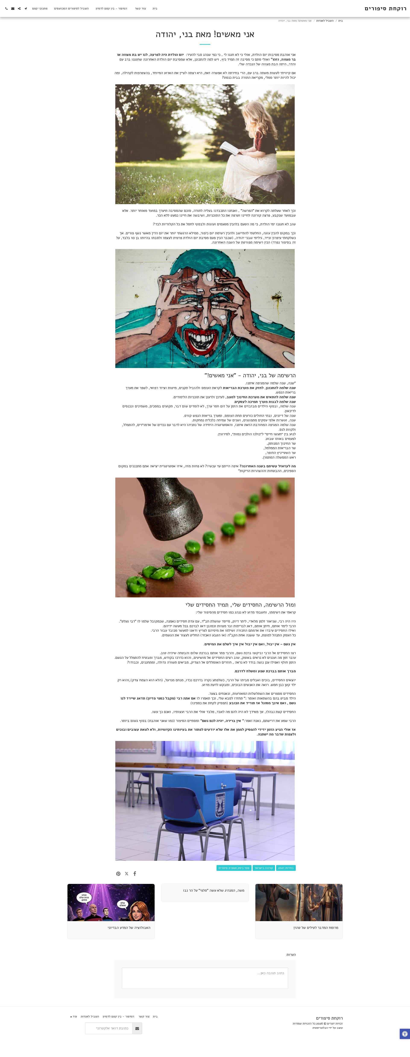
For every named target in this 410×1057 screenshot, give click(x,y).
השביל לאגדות (325, 21)
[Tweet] (127, 873)
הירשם (76, 1028)
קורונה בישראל (264, 868)
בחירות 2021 (286, 868)
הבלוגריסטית (320, 1028)
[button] (26, 8)
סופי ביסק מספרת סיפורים (234, 868)
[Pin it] (118, 873)
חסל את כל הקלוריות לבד (173, 224)
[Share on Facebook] (135, 873)
